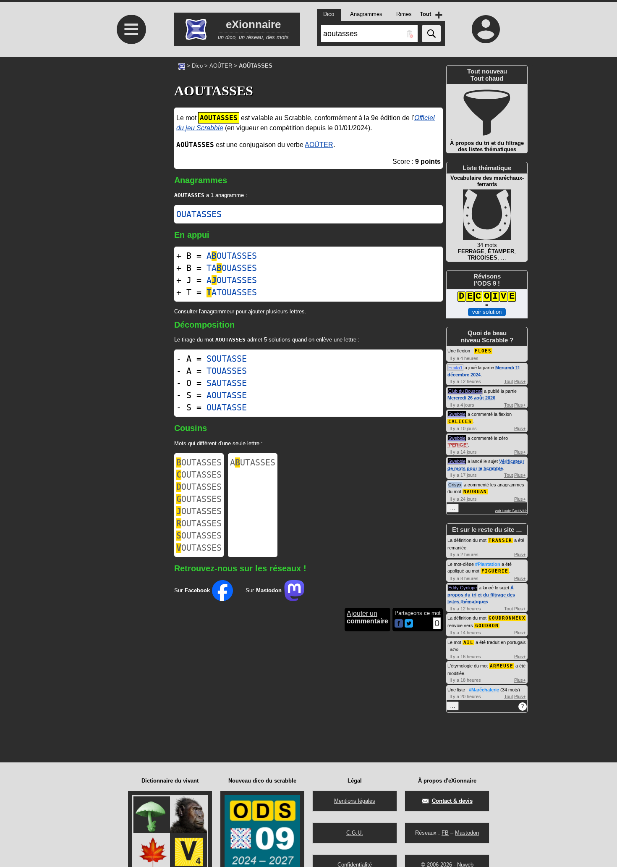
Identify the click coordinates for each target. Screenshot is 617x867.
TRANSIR (500, 540)
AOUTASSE (227, 395)
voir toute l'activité (511, 511)
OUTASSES (199, 462)
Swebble (456, 414)
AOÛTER (220, 66)
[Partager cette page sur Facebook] (399, 624)
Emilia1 (455, 367)
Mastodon (467, 833)
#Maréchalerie (484, 689)
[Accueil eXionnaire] (181, 65)
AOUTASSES (232, 256)
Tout (508, 381)
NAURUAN (475, 491)
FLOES (483, 351)
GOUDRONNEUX (507, 618)
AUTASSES (252, 462)
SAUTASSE (227, 383)
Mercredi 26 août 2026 (471, 397)
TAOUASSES (232, 268)
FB (445, 833)
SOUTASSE (227, 359)
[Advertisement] (130, 177)
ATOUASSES (232, 292)
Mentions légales (354, 801)
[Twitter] (409, 626)
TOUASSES (227, 371)
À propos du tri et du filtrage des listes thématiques (481, 594)
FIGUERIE (494, 571)
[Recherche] (431, 33)
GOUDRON (487, 625)
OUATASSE (227, 407)
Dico (197, 66)
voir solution (487, 312)
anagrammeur (217, 311)
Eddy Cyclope (462, 587)
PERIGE (457, 444)
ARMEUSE (501, 666)
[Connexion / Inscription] (486, 29)
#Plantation (487, 564)
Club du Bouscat (465, 391)
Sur (192, 590)
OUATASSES (199, 214)
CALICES (460, 421)
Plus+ (519, 381)
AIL (468, 642)
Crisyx (455, 484)
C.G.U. (354, 833)
